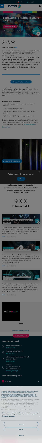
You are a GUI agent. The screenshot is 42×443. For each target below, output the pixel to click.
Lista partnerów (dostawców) (7, 416)
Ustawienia (21, 435)
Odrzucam (21, 429)
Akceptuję (21, 424)
